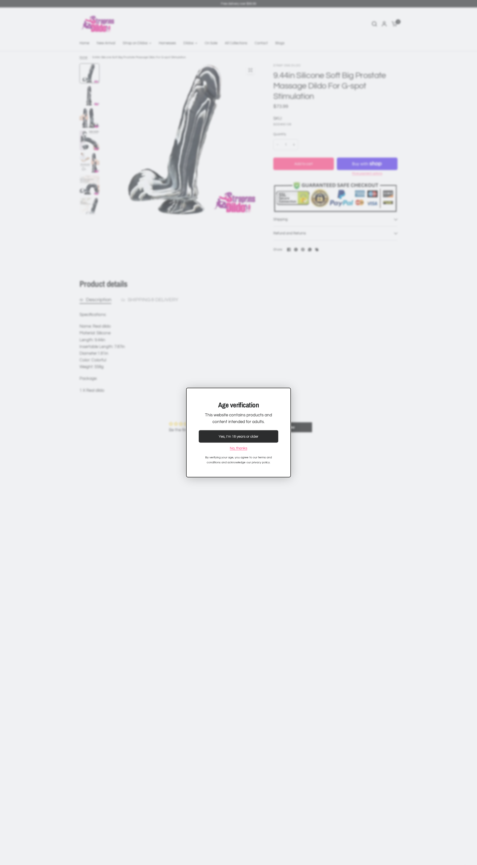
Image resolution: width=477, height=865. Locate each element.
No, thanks (238, 448)
